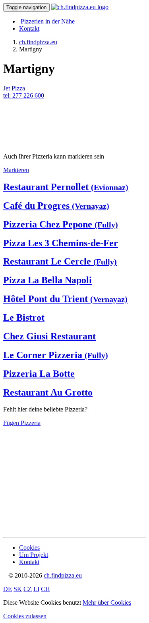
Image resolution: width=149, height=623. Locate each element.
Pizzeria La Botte (39, 373)
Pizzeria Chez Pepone (60, 224)
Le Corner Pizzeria (55, 355)
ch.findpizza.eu (63, 575)
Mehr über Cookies (107, 602)
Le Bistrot (24, 317)
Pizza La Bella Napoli (47, 280)
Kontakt (29, 28)
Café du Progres (56, 205)
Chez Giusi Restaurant (49, 336)
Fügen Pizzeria (22, 422)
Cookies (29, 547)
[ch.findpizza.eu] (79, 7)
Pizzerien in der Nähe (48, 21)
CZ (27, 589)
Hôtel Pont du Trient (65, 299)
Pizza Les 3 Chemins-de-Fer (60, 243)
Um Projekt (33, 554)
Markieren (16, 170)
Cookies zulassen (24, 616)
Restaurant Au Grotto (48, 392)
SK (18, 589)
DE (7, 589)
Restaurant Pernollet (65, 187)
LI (36, 589)
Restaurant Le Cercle (60, 261)
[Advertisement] (66, 119)
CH (45, 589)
